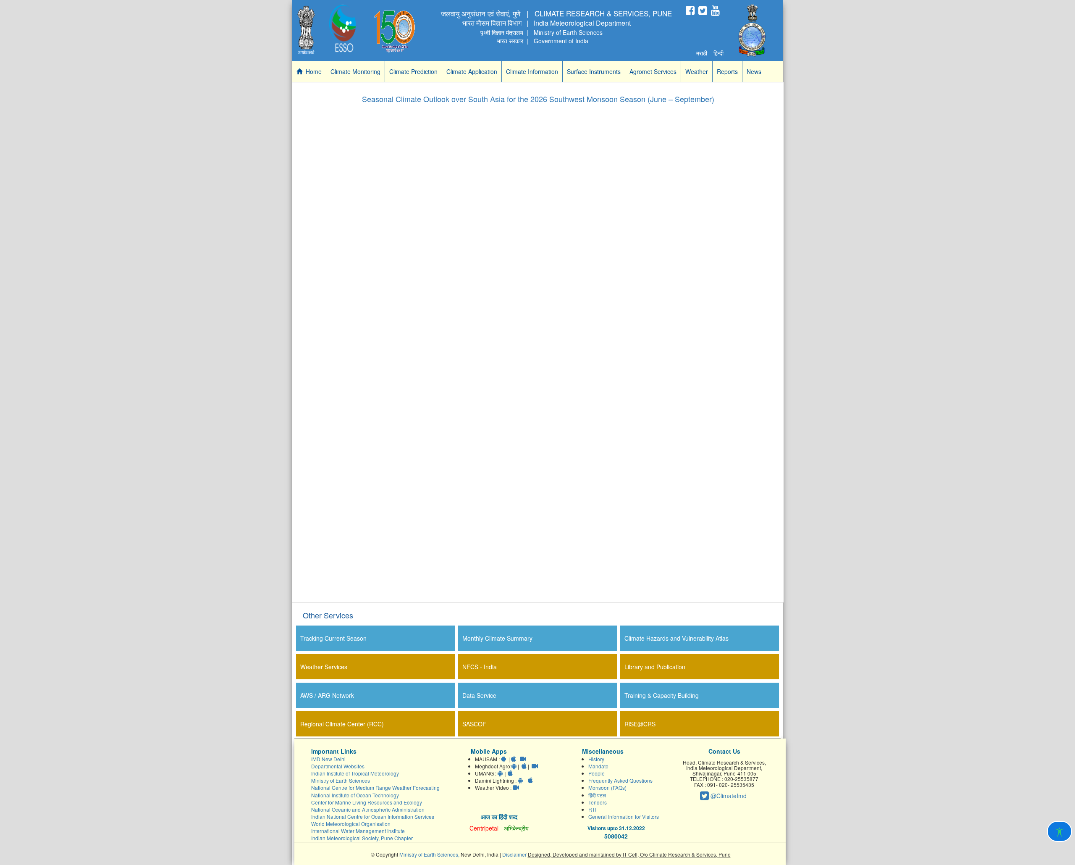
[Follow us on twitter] (702, 10)
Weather (696, 71)
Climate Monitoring (355, 71)
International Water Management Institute (358, 830)
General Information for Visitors (623, 816)
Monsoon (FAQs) (607, 787)
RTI (592, 809)
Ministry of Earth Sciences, (430, 854)
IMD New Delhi (328, 758)
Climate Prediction (413, 71)
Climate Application (471, 71)
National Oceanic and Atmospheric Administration (368, 809)
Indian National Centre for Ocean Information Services (372, 816)
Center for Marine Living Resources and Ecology (366, 802)
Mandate (598, 766)
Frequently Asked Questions (620, 780)
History (596, 758)
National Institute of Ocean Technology (355, 795)
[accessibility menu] (1059, 831)
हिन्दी (718, 53)
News (754, 71)
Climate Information (532, 71)
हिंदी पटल (597, 795)
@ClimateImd (728, 795)
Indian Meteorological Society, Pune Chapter (362, 837)
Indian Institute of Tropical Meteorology (355, 773)
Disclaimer (515, 854)
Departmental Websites (337, 766)
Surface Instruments (594, 71)
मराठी (701, 53)
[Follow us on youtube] (715, 10)
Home (312, 71)
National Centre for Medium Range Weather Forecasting (375, 787)
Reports (727, 71)
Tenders (597, 802)
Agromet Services (652, 71)
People (596, 773)
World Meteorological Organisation (351, 823)
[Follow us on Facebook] (690, 10)
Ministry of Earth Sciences (340, 780)
